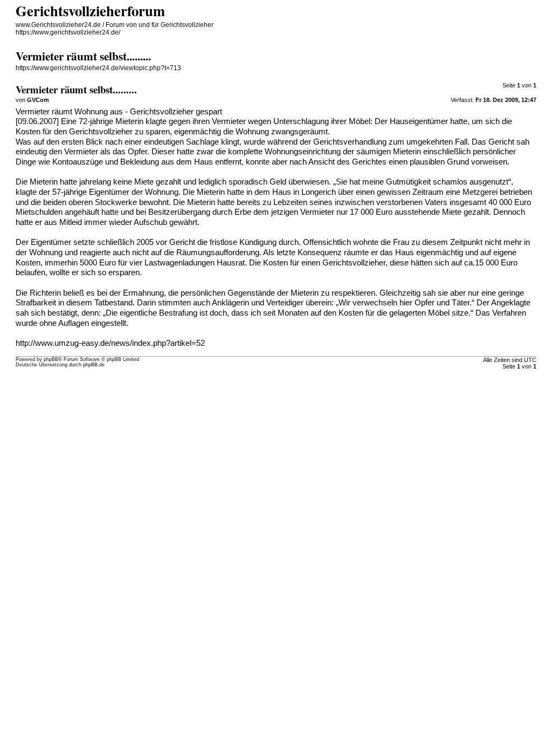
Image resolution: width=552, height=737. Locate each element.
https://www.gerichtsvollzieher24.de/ (68, 32)
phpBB (51, 359)
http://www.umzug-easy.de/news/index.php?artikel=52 (110, 343)
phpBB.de (94, 364)
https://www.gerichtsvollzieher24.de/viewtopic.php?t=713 (98, 68)
